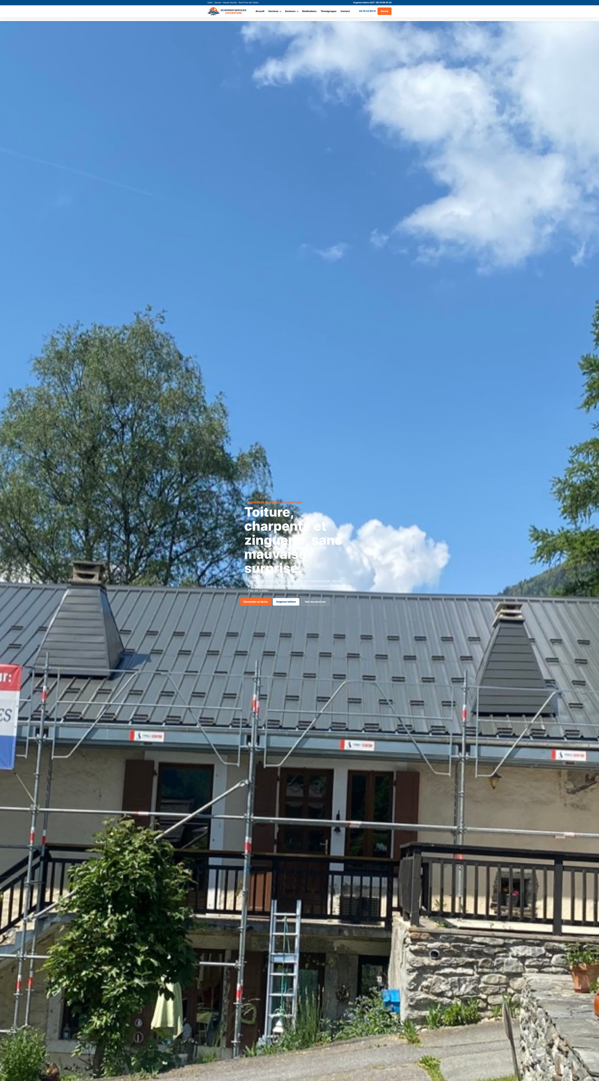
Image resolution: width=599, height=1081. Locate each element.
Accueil (260, 11)
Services (273, 11)
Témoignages (328, 11)
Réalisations (309, 11)
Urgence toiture (286, 601)
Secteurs (290, 11)
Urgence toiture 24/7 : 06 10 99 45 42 (372, 2)
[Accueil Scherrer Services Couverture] (226, 11)
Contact (345, 11)
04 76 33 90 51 (367, 11)
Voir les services (315, 601)
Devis (384, 11)
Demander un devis (256, 601)
